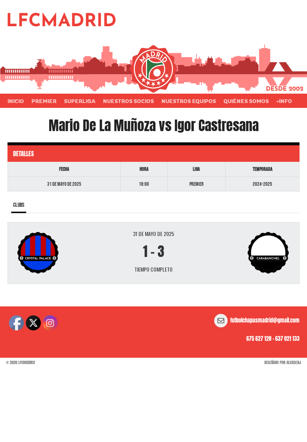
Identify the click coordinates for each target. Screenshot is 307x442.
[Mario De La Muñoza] (62, 253)
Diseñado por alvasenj (282, 362)
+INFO (284, 101)
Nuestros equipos (188, 101)
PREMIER (44, 101)
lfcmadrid (61, 22)
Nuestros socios (128, 101)
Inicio (15, 101)
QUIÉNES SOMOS (246, 101)
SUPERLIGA (79, 101)
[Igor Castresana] (245, 253)
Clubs (18, 205)
